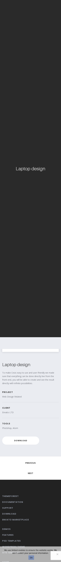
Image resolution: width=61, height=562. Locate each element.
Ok (31, 557)
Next (30, 473)
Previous (30, 463)
